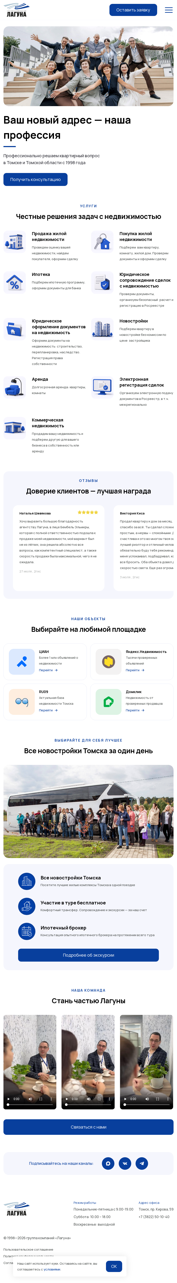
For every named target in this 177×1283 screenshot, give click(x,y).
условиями (52, 1269)
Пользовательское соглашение (28, 1249)
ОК (114, 1266)
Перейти (46, 670)
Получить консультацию (35, 179)
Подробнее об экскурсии (88, 955)
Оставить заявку (133, 10)
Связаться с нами (88, 1127)
